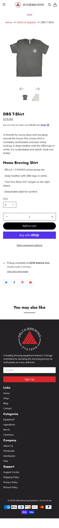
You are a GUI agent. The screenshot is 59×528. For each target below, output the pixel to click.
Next (29, 14)
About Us (8, 445)
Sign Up (29, 379)
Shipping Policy (11, 477)
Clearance (8, 434)
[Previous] (21, 88)
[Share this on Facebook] (14, 282)
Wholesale (9, 450)
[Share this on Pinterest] (22, 282)
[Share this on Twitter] (6, 282)
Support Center (11, 472)
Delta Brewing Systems (26, 500)
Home (8, 22)
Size (5, 198)
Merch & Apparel (26, 22)
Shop (6, 398)
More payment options (29, 245)
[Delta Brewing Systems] (29, 5)
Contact (7, 408)
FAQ (5, 461)
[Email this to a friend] (30, 282)
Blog (5, 403)
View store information (17, 271)
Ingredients (9, 424)
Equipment (8, 419)
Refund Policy (10, 487)
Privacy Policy (10, 482)
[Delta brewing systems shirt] (29, 57)
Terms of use (46, 500)
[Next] (37, 88)
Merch (6, 429)
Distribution (9, 455)
